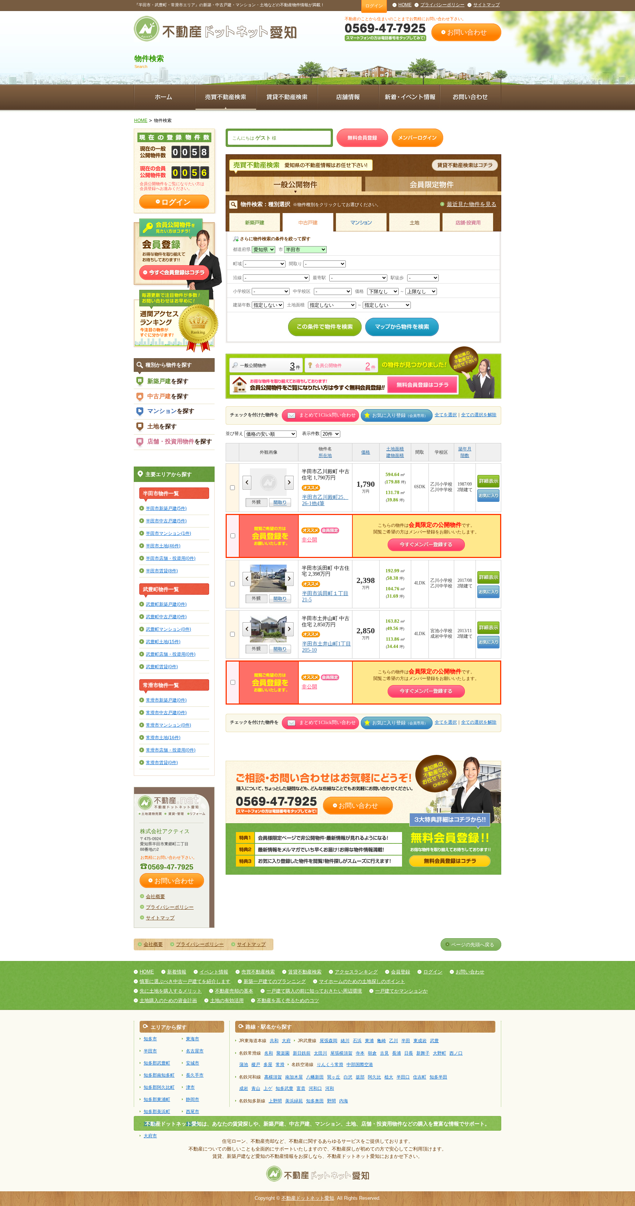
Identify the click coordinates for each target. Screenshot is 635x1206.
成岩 (243, 1088)
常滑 (280, 1064)
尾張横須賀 (341, 1053)
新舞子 (423, 1053)
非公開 (309, 540)
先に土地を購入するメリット (171, 991)
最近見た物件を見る (471, 204)
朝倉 (372, 1053)
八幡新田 (315, 1077)
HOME (405, 4)
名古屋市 (195, 1051)
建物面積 (395, 455)
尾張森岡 (328, 1040)
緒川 (345, 1040)
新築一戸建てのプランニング (275, 981)
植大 (388, 1077)
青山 (255, 1088)
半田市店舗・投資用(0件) (170, 558)
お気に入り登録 (400, 415)
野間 (331, 1101)
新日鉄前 (302, 1053)
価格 (365, 452)
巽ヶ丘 (333, 1077)
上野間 (275, 1101)
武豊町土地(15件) (163, 641)
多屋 (267, 1064)
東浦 (369, 1040)
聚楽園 (283, 1053)
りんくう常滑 (330, 1064)
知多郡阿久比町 (159, 1087)
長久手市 (195, 1075)
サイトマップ (486, 4)
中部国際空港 (360, 1064)
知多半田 (438, 1077)
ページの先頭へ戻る (472, 944)
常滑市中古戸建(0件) (166, 712)
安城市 (192, 1063)
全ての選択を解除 (478, 414)
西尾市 (192, 1111)
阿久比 (374, 1077)
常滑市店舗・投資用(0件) (170, 750)
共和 (274, 1040)
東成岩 (420, 1040)
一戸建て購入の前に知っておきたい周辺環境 (314, 991)
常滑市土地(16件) (163, 737)
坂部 (360, 1077)
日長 (408, 1053)
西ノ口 (456, 1053)
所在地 (325, 455)
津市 (190, 1087)
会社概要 (155, 896)
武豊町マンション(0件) (168, 629)
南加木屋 (294, 1077)
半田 (405, 1040)
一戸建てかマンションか (401, 991)
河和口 (315, 1088)
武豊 (434, 1040)
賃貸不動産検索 (305, 972)
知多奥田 (315, 1101)
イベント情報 (214, 972)
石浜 (357, 1040)
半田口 (403, 1077)
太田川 (320, 1053)
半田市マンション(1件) (168, 533)
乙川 (393, 1040)
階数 (464, 455)
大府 (286, 1040)
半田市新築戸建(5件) (166, 508)
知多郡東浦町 (157, 1099)
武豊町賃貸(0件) (162, 666)
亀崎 (381, 1040)
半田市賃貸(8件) (162, 570)
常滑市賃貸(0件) (162, 762)
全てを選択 (446, 414)
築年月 (464, 448)
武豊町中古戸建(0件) (166, 616)
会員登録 (400, 972)
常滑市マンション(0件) (168, 725)
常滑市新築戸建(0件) (166, 700)
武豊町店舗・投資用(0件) (170, 654)
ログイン (374, 5)
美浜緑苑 (294, 1101)
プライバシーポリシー (442, 4)
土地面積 (395, 448)
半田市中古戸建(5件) (166, 520)
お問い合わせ (467, 32)
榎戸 (255, 1064)
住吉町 (419, 1077)
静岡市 (192, 1099)
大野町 (439, 1053)
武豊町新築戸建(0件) (166, 604)
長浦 (396, 1053)
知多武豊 (284, 1088)
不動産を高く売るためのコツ (288, 1000)
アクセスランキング (356, 972)
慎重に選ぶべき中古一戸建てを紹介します (185, 981)
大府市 (150, 1135)
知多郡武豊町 (157, 1063)
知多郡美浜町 (157, 1111)
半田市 (150, 1051)
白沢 (348, 1077)
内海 (343, 1101)
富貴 (301, 1088)
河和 (329, 1088)
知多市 (150, 1038)
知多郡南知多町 (159, 1075)
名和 (268, 1053)
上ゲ (267, 1088)
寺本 (360, 1053)
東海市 (192, 1038)
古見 (384, 1053)
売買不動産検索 (258, 972)
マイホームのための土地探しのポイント (362, 981)
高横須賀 (273, 1077)
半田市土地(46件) (163, 545)
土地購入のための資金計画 (168, 1000)
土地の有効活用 (227, 1000)
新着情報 (176, 972)
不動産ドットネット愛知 (307, 1198)
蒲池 (243, 1064)
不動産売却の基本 (234, 991)
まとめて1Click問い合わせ (327, 415)
